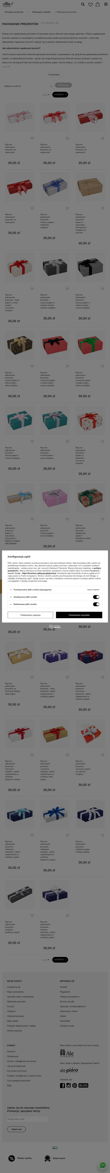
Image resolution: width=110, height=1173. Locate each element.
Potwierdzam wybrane (30, 615)
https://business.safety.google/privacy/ (39, 573)
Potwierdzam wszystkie (79, 615)
